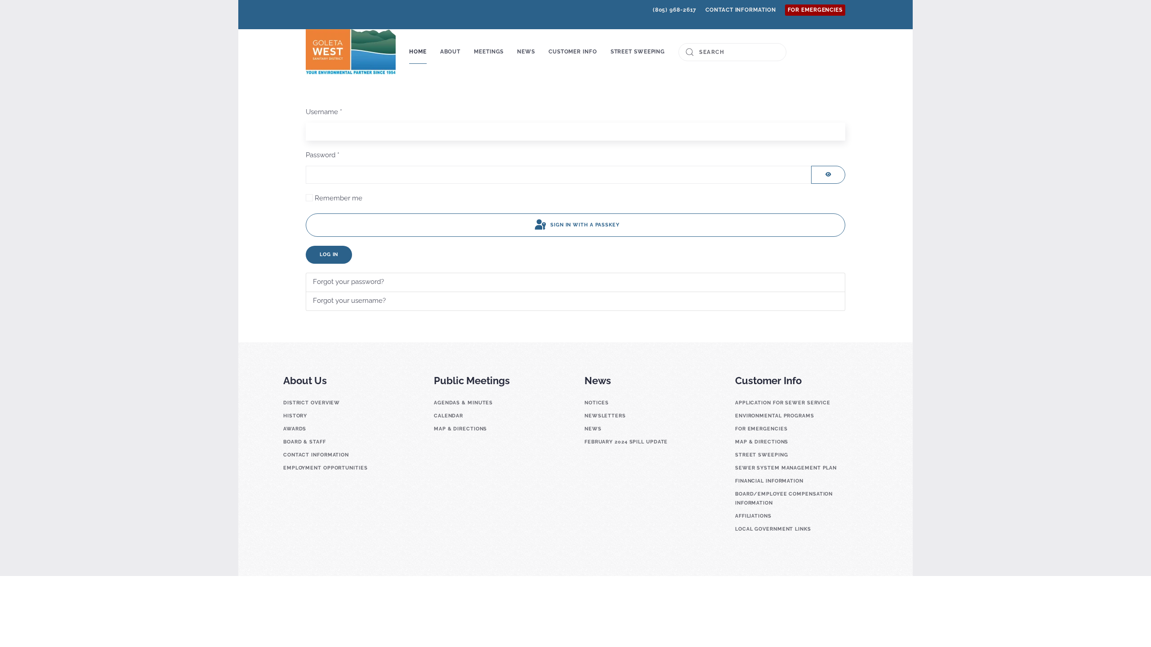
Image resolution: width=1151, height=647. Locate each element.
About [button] (450, 52)
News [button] (526, 52)
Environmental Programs (774, 416)
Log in (329, 254)
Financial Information (769, 481)
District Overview (311, 403)
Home (418, 52)
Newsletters (605, 416)
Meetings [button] (489, 52)
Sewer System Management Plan (786, 468)
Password (322, 155)
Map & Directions (460, 429)
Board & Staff (304, 442)
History (295, 416)
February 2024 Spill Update (626, 442)
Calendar (448, 416)
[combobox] (732, 52)
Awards (294, 429)
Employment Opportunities (325, 468)
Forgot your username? (349, 301)
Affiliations (753, 516)
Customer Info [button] (573, 52)
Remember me (338, 198)
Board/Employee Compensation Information (784, 498)
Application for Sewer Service (782, 403)
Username (324, 112)
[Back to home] (351, 52)
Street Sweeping (638, 52)
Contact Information (740, 10)
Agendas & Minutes (463, 403)
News (593, 429)
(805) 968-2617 (675, 10)
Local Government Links (773, 529)
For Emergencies (815, 10)
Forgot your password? (348, 282)
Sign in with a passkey (584, 225)
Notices (596, 403)
